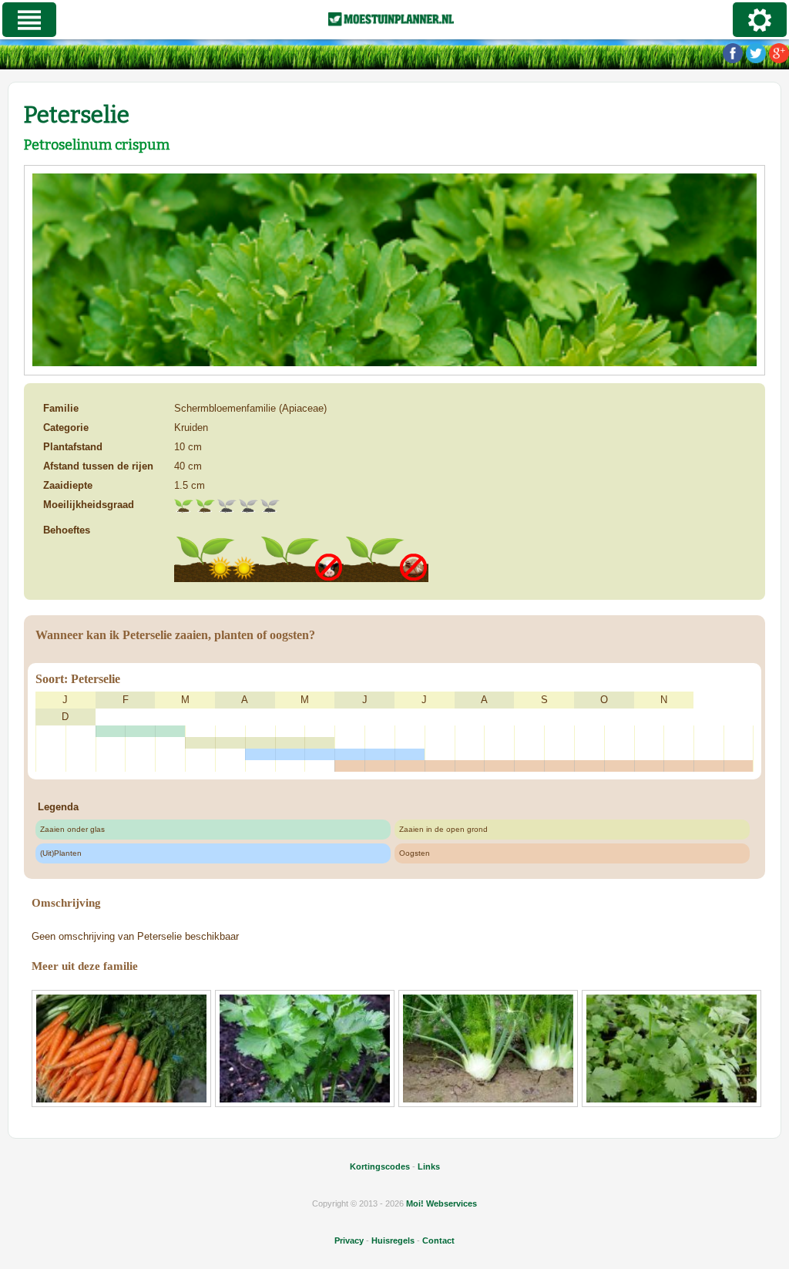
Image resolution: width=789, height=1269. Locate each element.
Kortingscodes (380, 1166)
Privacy (349, 1240)
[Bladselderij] (305, 1048)
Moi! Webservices (441, 1203)
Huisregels (393, 1240)
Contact (438, 1240)
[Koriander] (671, 1048)
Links (429, 1166)
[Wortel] (121, 1048)
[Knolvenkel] (488, 1048)
